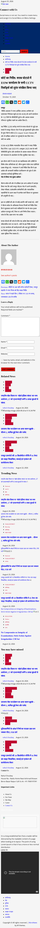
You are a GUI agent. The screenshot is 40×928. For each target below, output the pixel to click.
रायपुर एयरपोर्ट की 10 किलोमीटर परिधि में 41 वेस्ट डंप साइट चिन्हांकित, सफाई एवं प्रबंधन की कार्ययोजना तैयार (19, 459)
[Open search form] (1, 48)
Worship (8, 418)
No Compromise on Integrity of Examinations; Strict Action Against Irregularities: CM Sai (16, 635)
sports (8, 385)
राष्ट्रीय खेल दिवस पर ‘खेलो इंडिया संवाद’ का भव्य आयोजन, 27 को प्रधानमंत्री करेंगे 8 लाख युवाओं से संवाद (19, 399)
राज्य (6, 32)
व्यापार (7, 35)
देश (6, 27)
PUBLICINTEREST (11, 415)
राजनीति (7, 44)
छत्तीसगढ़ (8, 24)
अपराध (7, 41)
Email (4, 348)
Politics (7, 619)
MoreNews (33, 923)
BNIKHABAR (7, 94)
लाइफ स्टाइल (9, 38)
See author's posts (9, 275)
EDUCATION (8, 616)
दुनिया (7, 30)
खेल (7, 388)
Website (4, 354)
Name (4, 342)
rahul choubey (8, 408)
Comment (5, 316)
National (8, 382)
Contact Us (8, 805)
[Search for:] (10, 51)
